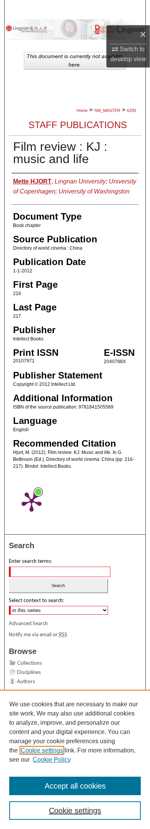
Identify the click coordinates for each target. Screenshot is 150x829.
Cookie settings (42, 750)
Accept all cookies (75, 786)
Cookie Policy (52, 759)
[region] (75, 759)
